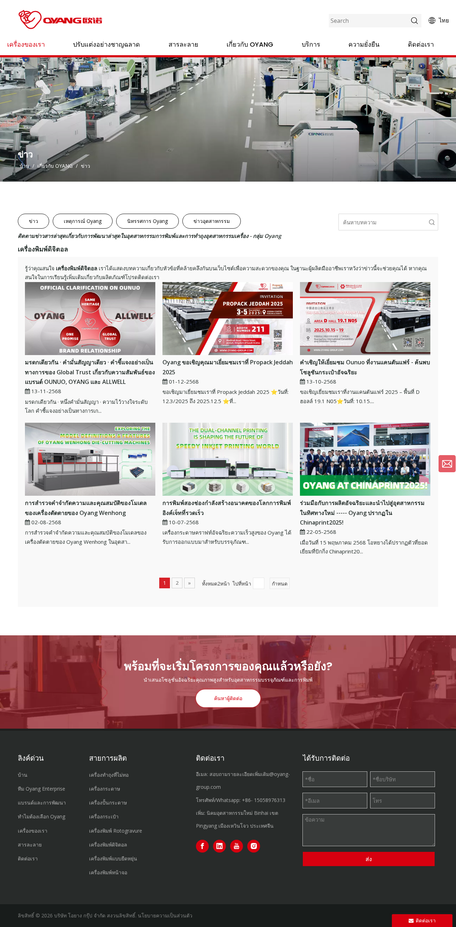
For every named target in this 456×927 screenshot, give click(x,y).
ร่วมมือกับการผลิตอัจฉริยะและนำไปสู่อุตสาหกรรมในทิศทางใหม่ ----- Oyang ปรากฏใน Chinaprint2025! (362, 512)
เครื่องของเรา (26, 44)
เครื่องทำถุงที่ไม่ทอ (109, 774)
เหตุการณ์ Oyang (83, 221)
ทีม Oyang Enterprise (41, 788)
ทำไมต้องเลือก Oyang (41, 816)
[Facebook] (202, 846)
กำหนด (279, 583)
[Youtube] (236, 846)
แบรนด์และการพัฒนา (42, 802)
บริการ (311, 44)
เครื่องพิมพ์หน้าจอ (108, 872)
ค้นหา (432, 222)
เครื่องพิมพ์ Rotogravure (115, 830)
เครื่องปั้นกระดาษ (108, 802)
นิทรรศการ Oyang (147, 221)
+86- (247, 800)
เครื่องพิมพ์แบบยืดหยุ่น (113, 858)
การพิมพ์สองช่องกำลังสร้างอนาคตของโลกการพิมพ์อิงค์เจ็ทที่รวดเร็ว (226, 507)
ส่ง (369, 859)
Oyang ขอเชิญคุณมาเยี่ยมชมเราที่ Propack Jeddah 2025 (227, 367)
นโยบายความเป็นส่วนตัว (165, 915)
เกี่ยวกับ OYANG (250, 44)
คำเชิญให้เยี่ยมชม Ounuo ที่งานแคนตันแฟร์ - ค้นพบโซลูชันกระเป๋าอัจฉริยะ (365, 367)
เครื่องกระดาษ (104, 788)
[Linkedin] (219, 846)
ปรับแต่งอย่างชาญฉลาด (106, 44)
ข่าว (33, 221)
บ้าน (22, 774)
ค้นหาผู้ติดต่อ (228, 698)
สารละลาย (183, 44)
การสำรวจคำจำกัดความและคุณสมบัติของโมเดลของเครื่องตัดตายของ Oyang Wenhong (86, 507)
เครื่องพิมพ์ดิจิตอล (108, 844)
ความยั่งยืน (363, 44)
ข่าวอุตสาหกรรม (211, 221)
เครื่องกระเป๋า (104, 816)
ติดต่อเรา (421, 44)
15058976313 (269, 800)
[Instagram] (253, 846)
